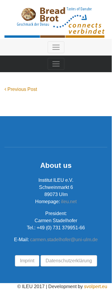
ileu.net (68, 201)
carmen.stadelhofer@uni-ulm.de (64, 239)
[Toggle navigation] (56, 47)
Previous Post (21, 89)
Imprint (27, 260)
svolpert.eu (95, 286)
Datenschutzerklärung (69, 260)
